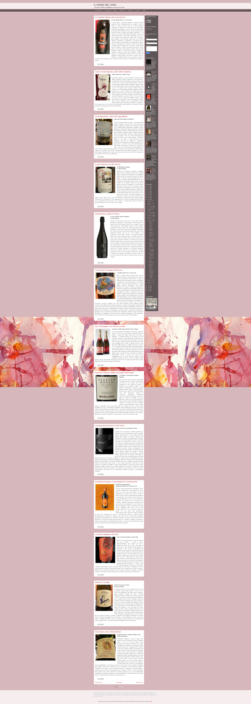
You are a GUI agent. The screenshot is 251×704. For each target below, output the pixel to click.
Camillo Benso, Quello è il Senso (107, 214)
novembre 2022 (151, 280)
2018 (149, 192)
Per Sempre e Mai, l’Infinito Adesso (108, 632)
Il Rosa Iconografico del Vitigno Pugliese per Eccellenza (154, 170)
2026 (149, 290)
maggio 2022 (151, 209)
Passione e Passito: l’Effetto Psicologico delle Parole (114, 373)
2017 (149, 191)
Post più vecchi (139, 682)
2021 (149, 197)
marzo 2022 (151, 206)
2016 (149, 189)
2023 (149, 285)
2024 (149, 287)
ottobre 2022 (151, 219)
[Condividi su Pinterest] (103, 64)
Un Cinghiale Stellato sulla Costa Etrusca (110, 17)
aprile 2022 (151, 207)
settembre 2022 (152, 217)
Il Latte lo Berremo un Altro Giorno (107, 164)
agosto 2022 (151, 215)
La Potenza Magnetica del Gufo (106, 534)
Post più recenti (98, 682)
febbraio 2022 (151, 203)
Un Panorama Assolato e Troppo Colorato (154, 131)
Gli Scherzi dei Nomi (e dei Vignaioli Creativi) (154, 157)
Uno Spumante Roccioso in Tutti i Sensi (109, 426)
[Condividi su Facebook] (101, 64)
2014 (149, 186)
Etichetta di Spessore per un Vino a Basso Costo (154, 73)
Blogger (151, 701)
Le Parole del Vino (98, 10)
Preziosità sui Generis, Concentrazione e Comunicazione (116, 482)
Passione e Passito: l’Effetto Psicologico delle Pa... (151, 244)
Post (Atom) (121, 686)
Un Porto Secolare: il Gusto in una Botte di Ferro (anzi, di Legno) (154, 144)
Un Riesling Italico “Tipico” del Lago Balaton (111, 116)
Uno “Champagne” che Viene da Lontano (110, 326)
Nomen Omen (122, 10)
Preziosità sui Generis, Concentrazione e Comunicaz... (151, 235)
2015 (149, 187)
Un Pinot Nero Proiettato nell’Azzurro (108, 270)
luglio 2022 (151, 213)
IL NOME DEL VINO (105, 4)
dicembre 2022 (151, 282)
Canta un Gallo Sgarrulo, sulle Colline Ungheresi (113, 72)
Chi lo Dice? (137, 10)
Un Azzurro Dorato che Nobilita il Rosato (154, 119)
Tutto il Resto (130, 10)
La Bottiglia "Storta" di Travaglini (154, 84)
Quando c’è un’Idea (102, 582)
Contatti (143, 10)
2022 (149, 199)
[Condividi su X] (100, 64)
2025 (149, 289)
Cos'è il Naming (108, 10)
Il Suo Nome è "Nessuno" (154, 60)
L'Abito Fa (115, 10)
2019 (149, 194)
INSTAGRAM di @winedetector (149, 29)
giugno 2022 (151, 212)
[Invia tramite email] (98, 64)
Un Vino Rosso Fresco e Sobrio (154, 95)
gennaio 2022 (151, 200)
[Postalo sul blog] (99, 64)
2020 (149, 196)
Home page (119, 682)
